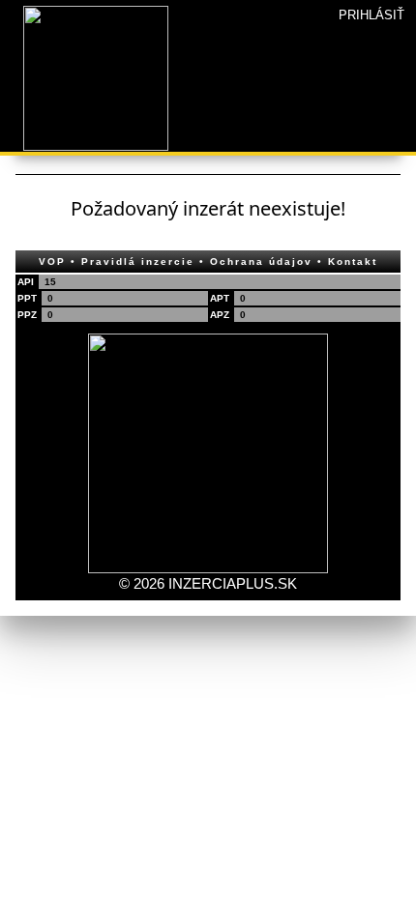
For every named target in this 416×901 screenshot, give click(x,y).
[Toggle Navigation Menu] (11, 6)
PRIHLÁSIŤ (371, 15)
